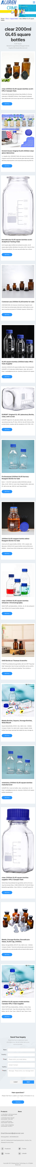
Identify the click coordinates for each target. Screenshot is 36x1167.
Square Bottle (14, 18)
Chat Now (18, 1102)
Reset (28, 1082)
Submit (16, 1082)
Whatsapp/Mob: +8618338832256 (9, 1136)
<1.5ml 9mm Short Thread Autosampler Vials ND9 (7, 1118)
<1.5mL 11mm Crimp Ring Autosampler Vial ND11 (7, 1125)
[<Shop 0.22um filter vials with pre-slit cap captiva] (26, 1120)
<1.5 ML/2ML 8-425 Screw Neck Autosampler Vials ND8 (9, 1115)
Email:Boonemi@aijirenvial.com (12, 1133)
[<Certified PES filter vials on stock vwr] (26, 1118)
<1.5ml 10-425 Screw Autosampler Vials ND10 (7, 1122)
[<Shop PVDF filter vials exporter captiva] (26, 1116)
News (7, 18)
